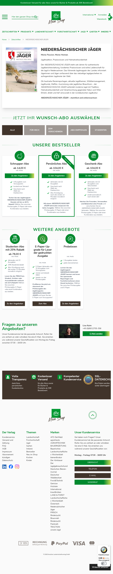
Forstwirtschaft (67, 31)
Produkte (26, 31)
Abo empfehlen (79, 130)
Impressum (7, 451)
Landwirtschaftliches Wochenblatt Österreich (58, 501)
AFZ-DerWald (56, 437)
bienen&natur (56, 457)
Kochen (29, 457)
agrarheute (55, 440)
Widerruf (93, 482)
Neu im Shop (31, 454)
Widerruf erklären (100, 567)
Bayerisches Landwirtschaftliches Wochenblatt (58, 451)
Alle (12, 130)
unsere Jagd (55, 530)
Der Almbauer (56, 460)
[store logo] (56, 17)
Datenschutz (7, 460)
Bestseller (30, 451)
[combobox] (25, 17)
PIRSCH (53, 512)
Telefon (92, 469)
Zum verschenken (55, 130)
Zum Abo (43, 303)
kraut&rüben (55, 492)
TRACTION (55, 527)
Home (4, 39)
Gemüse (54, 483)
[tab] (12, 130)
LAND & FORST (57, 495)
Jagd (83, 31)
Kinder (29, 460)
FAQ (4, 446)
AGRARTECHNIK (57, 443)
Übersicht (92, 462)
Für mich (34, 130)
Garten (93, 31)
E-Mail (92, 475)
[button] (5, 17)
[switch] (104, 563)
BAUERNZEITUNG (58, 446)
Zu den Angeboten (56, 175)
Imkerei (105, 31)
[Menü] (108, 546)
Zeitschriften (9, 31)
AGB (4, 448)
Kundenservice (8, 437)
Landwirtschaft (44, 31)
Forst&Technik (56, 480)
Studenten (100, 130)
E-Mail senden (96, 333)
